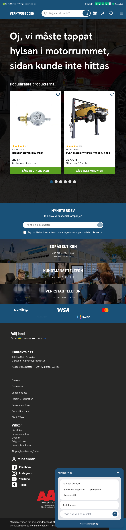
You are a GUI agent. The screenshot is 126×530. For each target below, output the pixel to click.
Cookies (16, 437)
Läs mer (95, 232)
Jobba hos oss (19, 392)
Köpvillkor (17, 430)
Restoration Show (21, 405)
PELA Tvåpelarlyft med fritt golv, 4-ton (88, 152)
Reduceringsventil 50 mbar (27, 152)
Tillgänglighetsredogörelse (25, 451)
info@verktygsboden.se (32, 360)
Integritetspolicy (20, 434)
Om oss (16, 380)
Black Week (18, 417)
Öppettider (17, 386)
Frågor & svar (19, 441)
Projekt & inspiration (22, 398)
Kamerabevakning (21, 445)
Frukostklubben (20, 411)
